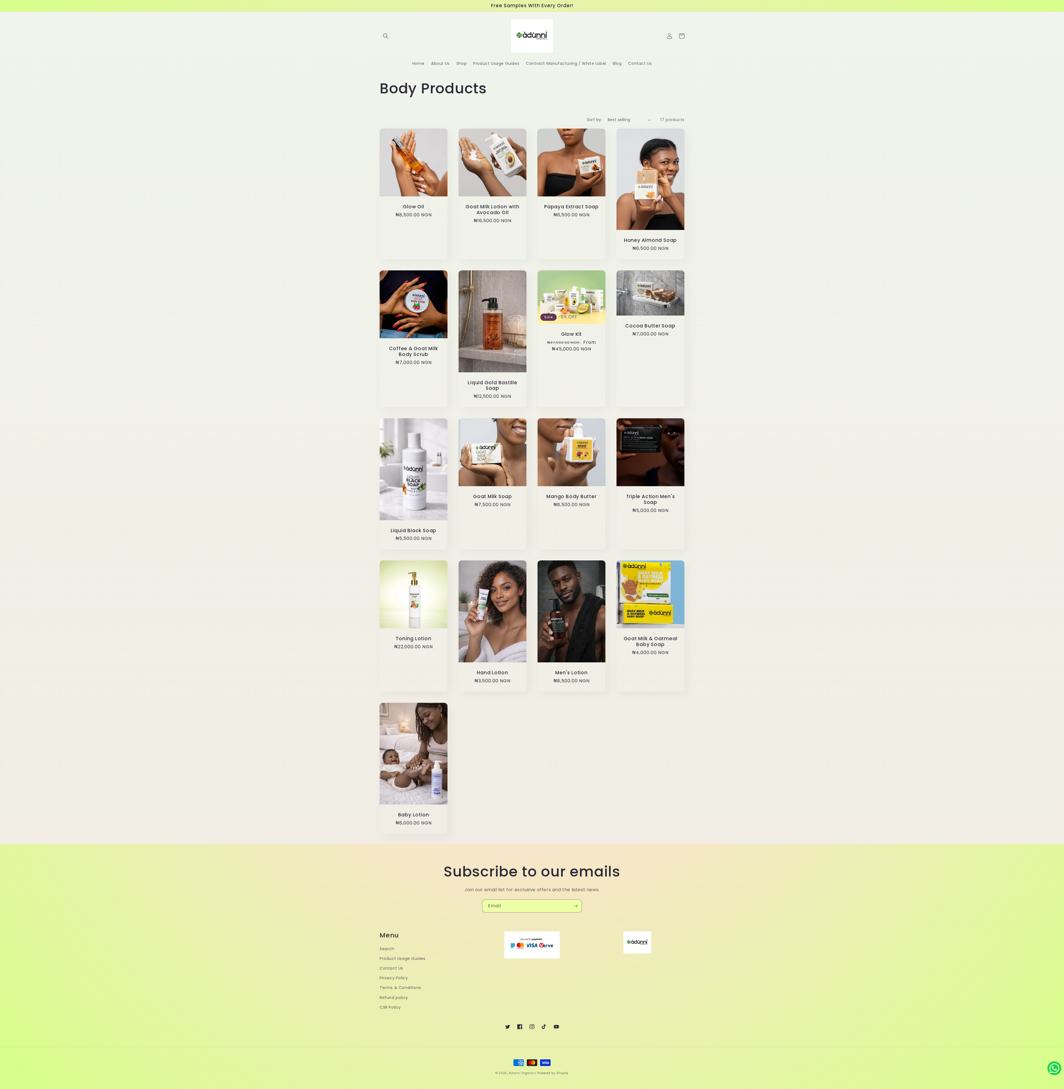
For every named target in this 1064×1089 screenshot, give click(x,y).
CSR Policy (390, 1007)
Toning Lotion (413, 639)
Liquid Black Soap (413, 531)
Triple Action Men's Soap (650, 499)
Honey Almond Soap (650, 240)
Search (387, 949)
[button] (386, 36)
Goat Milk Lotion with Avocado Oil (492, 210)
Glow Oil (413, 207)
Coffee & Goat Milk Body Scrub (413, 351)
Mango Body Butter (571, 496)
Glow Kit (571, 334)
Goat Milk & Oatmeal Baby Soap (650, 641)
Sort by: (594, 119)
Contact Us (391, 968)
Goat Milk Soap (492, 496)
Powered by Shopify (553, 1073)
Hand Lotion (492, 673)
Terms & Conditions (400, 987)
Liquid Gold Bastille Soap (492, 385)
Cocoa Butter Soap (650, 326)
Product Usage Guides (403, 958)
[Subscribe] (575, 906)
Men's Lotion (571, 673)
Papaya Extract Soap (571, 207)
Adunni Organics (522, 1073)
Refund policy (394, 997)
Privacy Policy (394, 978)
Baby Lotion (413, 815)
